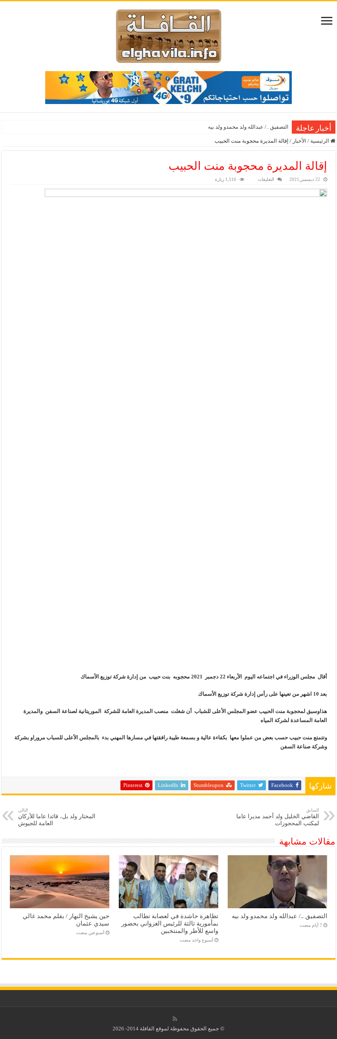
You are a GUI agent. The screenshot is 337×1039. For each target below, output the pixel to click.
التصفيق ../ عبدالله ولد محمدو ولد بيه (248, 127)
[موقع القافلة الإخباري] (168, 34)
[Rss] (175, 1019)
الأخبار (299, 141)
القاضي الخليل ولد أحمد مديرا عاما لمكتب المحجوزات (277, 817)
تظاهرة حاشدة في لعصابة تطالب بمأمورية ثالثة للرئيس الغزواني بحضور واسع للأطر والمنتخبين (169, 923)
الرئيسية (320, 141)
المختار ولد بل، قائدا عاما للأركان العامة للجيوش (56, 817)
